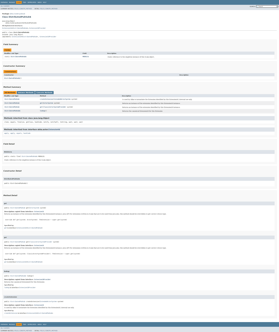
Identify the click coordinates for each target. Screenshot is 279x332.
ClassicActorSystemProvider (54, 107)
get (41, 103)
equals (19, 133)
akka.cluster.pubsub (17, 14)
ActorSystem (48, 103)
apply (6, 133)
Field (16, 8)
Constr (22, 8)
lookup (42, 111)
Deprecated (32, 2)
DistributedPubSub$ (18, 56)
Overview (4, 2)
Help (44, 2)
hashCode (26, 133)
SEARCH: (252, 6)
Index (39, 2)
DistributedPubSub (20, 28)
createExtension (46, 99)
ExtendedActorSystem (62, 99)
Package (12, 2)
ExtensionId (7, 28)
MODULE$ (86, 56)
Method (29, 8)
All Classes (5, 6)
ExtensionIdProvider (37, 28)
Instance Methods (25, 92)
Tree (24, 2)
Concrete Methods (44, 92)
